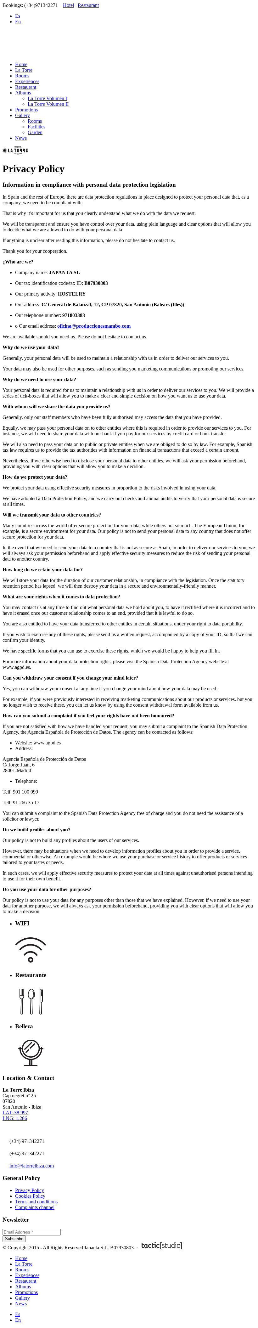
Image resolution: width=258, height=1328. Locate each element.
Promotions (26, 109)
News (21, 138)
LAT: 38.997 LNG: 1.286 (15, 1115)
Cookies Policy (30, 1196)
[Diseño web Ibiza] (162, 1247)
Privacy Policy (29, 1190)
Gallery (22, 115)
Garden (35, 132)
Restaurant (88, 5)
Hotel (68, 5)
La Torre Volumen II (48, 104)
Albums (23, 92)
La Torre (23, 70)
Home (21, 64)
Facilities (36, 126)
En (18, 21)
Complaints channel (34, 1207)
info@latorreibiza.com (31, 1165)
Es (17, 16)
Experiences (27, 81)
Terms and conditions (36, 1201)
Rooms (22, 75)
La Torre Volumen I (47, 98)
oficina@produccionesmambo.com (94, 326)
